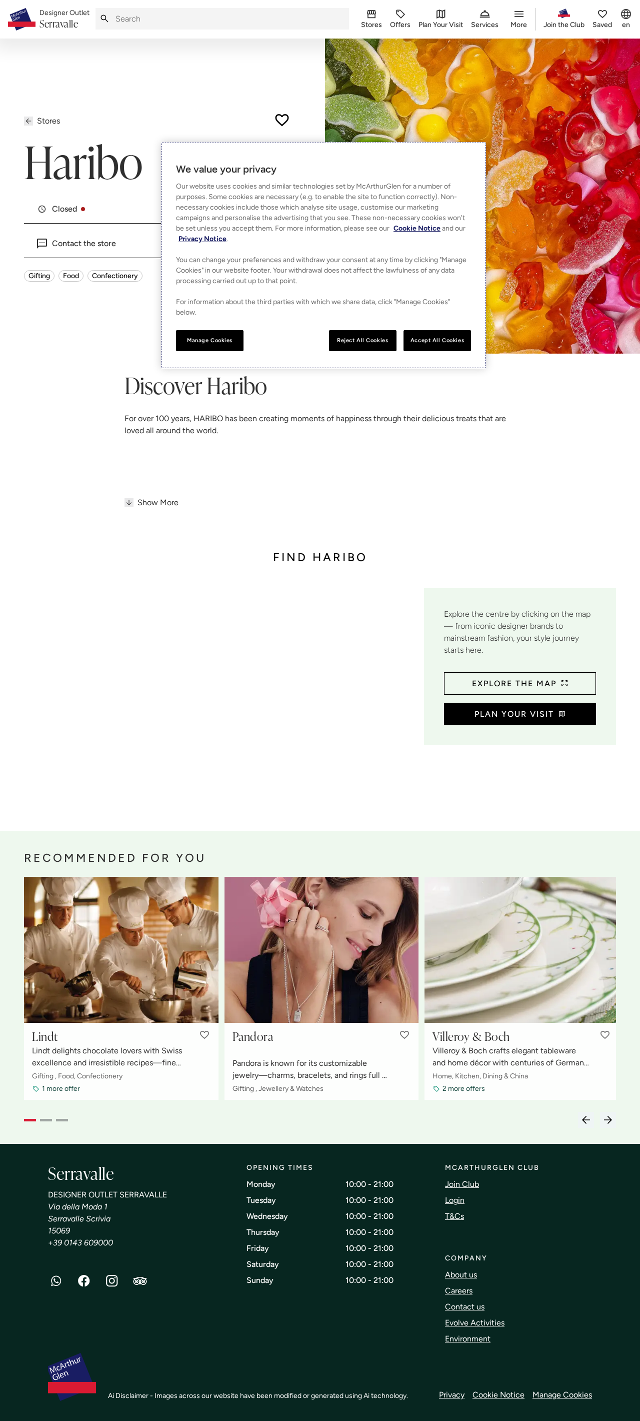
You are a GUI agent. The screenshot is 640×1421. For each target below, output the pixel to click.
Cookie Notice (498, 1394)
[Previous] (586, 1120)
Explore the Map (514, 683)
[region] (323, 255)
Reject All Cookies (362, 340)
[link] (65, 20)
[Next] (608, 1120)
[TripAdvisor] (140, 1281)
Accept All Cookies (437, 340)
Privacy (451, 1394)
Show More (158, 502)
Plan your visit (514, 714)
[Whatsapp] (56, 1281)
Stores (48, 121)
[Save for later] (282, 120)
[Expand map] (220, 689)
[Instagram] (112, 1281)
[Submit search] (105, 19)
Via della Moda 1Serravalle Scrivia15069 (79, 1218)
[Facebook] (84, 1281)
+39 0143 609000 (80, 1242)
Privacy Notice (202, 239)
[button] (204, 1035)
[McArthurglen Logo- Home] (22, 19)
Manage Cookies (562, 1394)
